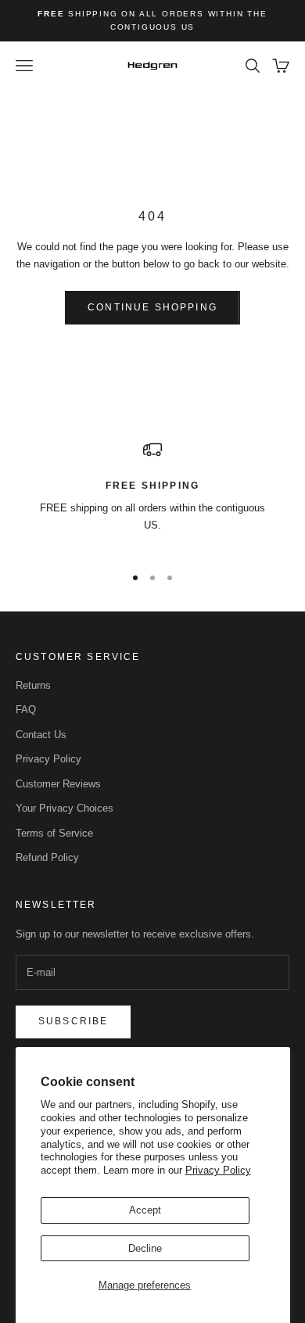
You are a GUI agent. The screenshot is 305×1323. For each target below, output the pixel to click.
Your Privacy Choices (64, 808)
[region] (152, 495)
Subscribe (73, 1021)
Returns (33, 685)
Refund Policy (47, 857)
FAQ (26, 709)
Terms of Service (54, 833)
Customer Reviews (58, 784)
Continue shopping (152, 307)
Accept (145, 1210)
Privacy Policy (218, 1170)
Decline (145, 1248)
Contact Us (41, 734)
